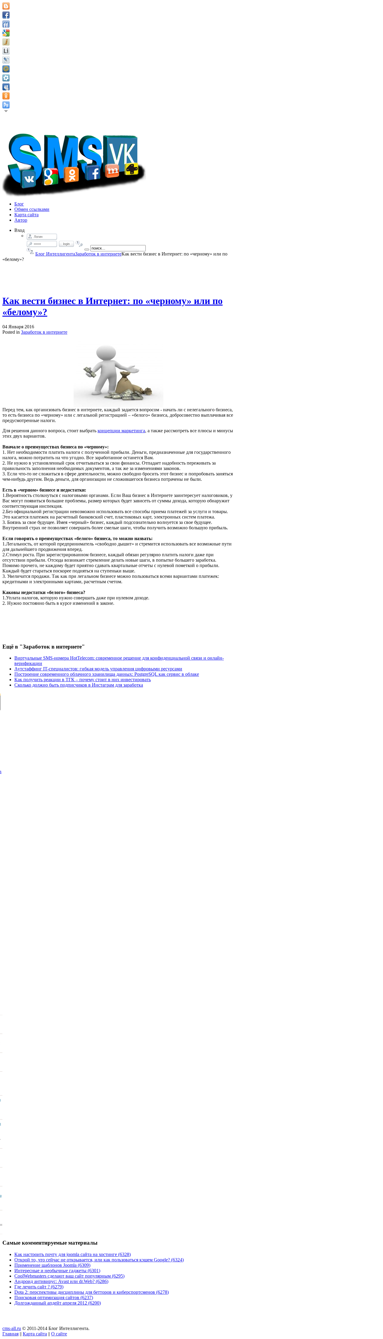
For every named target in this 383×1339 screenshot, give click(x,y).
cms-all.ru (11, 1328)
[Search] (86, 249)
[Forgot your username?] (30, 251)
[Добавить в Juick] (6, 42)
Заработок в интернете (98, 253)
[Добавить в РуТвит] (6, 104)
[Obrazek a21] (118, 373)
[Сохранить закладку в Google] (6, 33)
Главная (10, 1333)
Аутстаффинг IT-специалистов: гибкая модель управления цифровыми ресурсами (98, 668)
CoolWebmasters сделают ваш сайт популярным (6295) (69, 1275)
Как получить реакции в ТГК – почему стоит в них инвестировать (82, 679)
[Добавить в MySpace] (6, 86)
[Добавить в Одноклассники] (6, 95)
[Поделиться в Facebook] (6, 15)
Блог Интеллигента (55, 253)
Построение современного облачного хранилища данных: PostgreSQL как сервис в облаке (106, 674)
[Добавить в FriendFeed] (6, 24)
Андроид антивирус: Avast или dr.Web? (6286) (61, 1281)
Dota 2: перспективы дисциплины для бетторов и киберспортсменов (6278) (91, 1292)
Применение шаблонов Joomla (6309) (52, 1265)
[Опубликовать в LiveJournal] (6, 60)
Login (66, 244)
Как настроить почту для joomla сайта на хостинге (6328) (72, 1254)
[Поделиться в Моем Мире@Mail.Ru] (6, 68)
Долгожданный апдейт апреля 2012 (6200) (57, 1302)
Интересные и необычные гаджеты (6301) (57, 1270)
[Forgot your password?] (79, 244)
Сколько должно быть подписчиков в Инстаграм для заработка (78, 684)
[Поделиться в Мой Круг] (6, 77)
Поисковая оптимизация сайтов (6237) (53, 1297)
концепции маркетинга (121, 430)
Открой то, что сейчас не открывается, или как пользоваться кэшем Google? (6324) (99, 1259)
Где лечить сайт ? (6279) (38, 1286)
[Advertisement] (118, 275)
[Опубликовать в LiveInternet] (6, 51)
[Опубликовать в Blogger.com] (6, 6)
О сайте (59, 1333)
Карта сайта (35, 1333)
